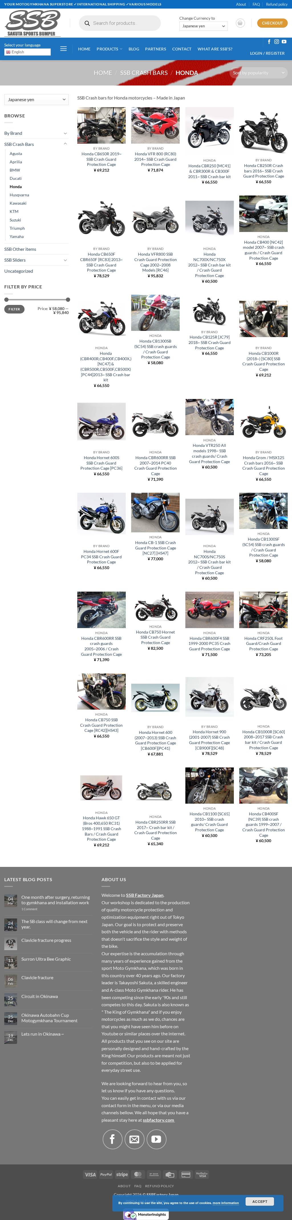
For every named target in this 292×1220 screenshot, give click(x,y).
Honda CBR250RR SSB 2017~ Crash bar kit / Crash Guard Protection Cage (155, 830)
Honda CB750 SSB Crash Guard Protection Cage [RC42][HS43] (101, 725)
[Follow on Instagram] (276, 41)
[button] (240, 23)
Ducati (16, 178)
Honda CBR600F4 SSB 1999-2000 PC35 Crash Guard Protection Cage (209, 643)
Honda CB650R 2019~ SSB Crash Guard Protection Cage (101, 159)
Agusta (16, 153)
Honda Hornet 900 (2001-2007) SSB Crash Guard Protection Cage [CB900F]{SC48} (209, 739)
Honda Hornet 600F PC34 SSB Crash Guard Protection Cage (101, 556)
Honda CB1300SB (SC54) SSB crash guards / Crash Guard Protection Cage (155, 349)
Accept (259, 1201)
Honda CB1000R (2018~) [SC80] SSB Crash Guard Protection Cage (263, 361)
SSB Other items (20, 249)
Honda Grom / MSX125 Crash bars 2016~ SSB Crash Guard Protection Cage (263, 465)
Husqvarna (19, 194)
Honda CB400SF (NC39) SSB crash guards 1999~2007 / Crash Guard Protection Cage (263, 824)
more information (226, 1203)
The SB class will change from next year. (54, 923)
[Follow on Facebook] (269, 41)
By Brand (13, 133)
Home (84, 48)
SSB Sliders (15, 259)
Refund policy (277, 4)
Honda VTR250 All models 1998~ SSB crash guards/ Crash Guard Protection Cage (209, 453)
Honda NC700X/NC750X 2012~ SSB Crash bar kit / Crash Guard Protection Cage (209, 265)
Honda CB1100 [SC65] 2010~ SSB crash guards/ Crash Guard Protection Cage (210, 821)
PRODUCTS (107, 48)
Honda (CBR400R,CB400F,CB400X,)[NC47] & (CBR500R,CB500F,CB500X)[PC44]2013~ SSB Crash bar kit (105, 366)
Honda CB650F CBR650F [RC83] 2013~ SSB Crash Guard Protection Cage (101, 262)
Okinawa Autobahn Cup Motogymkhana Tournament (49, 1017)
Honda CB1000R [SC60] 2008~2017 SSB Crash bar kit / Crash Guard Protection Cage (263, 739)
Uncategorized (18, 271)
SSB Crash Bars (144, 72)
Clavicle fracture (37, 977)
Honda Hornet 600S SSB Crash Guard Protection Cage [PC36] (101, 463)
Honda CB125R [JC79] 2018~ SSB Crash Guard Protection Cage (209, 342)
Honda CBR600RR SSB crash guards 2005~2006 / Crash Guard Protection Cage (101, 646)
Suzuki (15, 219)
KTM (14, 211)
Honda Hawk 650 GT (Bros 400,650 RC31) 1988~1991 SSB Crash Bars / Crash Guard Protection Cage (101, 828)
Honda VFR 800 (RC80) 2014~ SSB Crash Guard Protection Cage (155, 159)
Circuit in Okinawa (39, 996)
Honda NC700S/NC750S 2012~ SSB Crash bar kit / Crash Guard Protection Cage (209, 562)
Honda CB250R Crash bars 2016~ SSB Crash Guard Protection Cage (263, 170)
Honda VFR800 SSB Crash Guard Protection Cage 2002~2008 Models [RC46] (155, 262)
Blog (134, 48)
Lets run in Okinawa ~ (42, 1033)
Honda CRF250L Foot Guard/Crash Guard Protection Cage (263, 643)
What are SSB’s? (215, 48)
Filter (14, 309)
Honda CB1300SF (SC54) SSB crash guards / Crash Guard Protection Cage (263, 547)
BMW (15, 170)
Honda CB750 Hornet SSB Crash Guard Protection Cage (155, 637)
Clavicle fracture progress (46, 940)
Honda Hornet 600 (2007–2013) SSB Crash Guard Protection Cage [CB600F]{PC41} (155, 740)
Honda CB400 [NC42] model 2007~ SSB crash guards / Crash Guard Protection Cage (263, 250)
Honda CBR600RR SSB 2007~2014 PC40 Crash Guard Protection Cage (155, 465)
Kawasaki (18, 203)
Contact (181, 48)
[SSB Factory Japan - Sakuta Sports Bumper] (32, 23)
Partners (155, 48)
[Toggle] (65, 133)
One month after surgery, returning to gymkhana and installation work (55, 899)
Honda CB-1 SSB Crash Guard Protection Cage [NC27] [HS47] (155, 547)
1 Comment (37, 909)
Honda (16, 186)
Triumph (17, 228)
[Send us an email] (135, 1139)
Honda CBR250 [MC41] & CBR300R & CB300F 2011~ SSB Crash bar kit (209, 171)
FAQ (256, 4)
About (241, 4)
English (17, 52)
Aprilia (16, 161)
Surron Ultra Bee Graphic (46, 959)
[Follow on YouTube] (284, 41)
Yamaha (17, 236)
